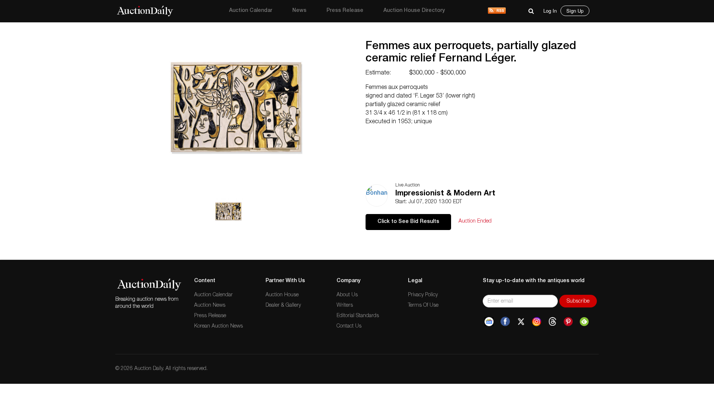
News (299, 10)
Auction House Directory (414, 10)
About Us (347, 295)
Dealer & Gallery (283, 305)
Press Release (345, 10)
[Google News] (489, 321)
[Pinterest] (568, 321)
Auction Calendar (250, 10)
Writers (345, 305)
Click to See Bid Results (408, 221)
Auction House (282, 295)
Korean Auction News (218, 326)
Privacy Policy (423, 295)
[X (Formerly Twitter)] (521, 321)
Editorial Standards (358, 316)
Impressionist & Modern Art (445, 194)
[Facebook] (505, 321)
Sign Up (574, 10)
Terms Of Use (423, 305)
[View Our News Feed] (497, 11)
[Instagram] (536, 321)
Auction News (209, 305)
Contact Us (349, 326)
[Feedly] (584, 321)
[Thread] (552, 321)
